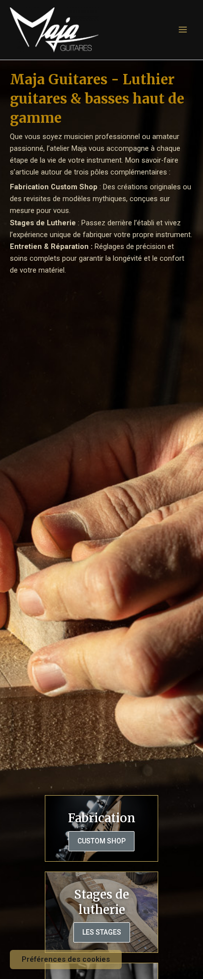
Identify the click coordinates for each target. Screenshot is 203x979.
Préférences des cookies (66, 959)
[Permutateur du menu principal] (182, 29)
